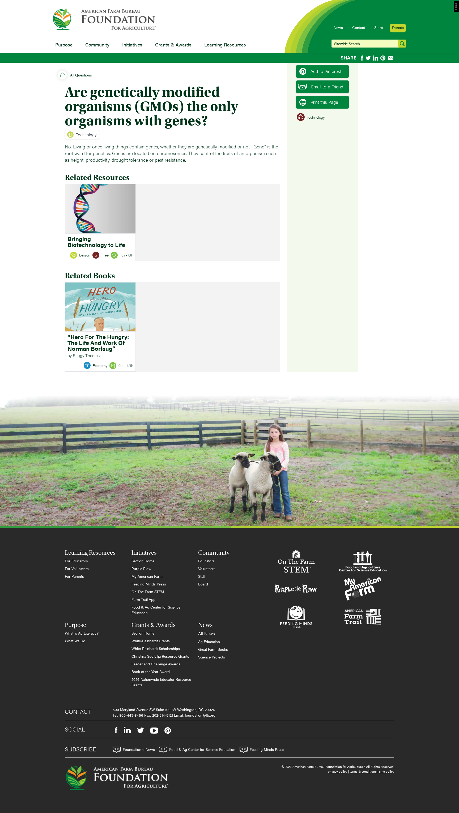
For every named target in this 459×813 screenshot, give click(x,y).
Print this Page (324, 102)
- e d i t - (456, 6)
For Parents (74, 576)
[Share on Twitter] (368, 58)
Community (97, 44)
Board (203, 584)
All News (206, 633)
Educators (206, 560)
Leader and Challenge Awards (155, 663)
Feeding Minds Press (148, 584)
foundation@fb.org (200, 715)
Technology (86, 134)
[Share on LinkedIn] (375, 58)
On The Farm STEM (147, 591)
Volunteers (206, 568)
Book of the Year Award (150, 671)
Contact (358, 27)
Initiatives (132, 44)
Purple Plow (141, 568)
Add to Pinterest (326, 71)
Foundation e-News (139, 749)
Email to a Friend (327, 86)
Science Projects (211, 657)
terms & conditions (363, 771)
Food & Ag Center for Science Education (155, 609)
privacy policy (337, 771)
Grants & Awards (173, 44)
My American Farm (147, 576)
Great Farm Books (213, 649)
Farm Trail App (143, 599)
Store (378, 27)
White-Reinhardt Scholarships (155, 648)
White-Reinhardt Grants (150, 640)
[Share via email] (391, 58)
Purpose (64, 44)
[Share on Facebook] (362, 58)
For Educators (76, 560)
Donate (398, 27)
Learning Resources (225, 44)
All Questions (81, 75)
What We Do (75, 640)
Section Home (142, 560)
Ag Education (209, 641)
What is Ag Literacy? (82, 633)
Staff (201, 576)
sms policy (386, 771)
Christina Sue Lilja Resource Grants (160, 656)
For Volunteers (77, 568)
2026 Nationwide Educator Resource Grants (161, 682)
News (338, 27)
